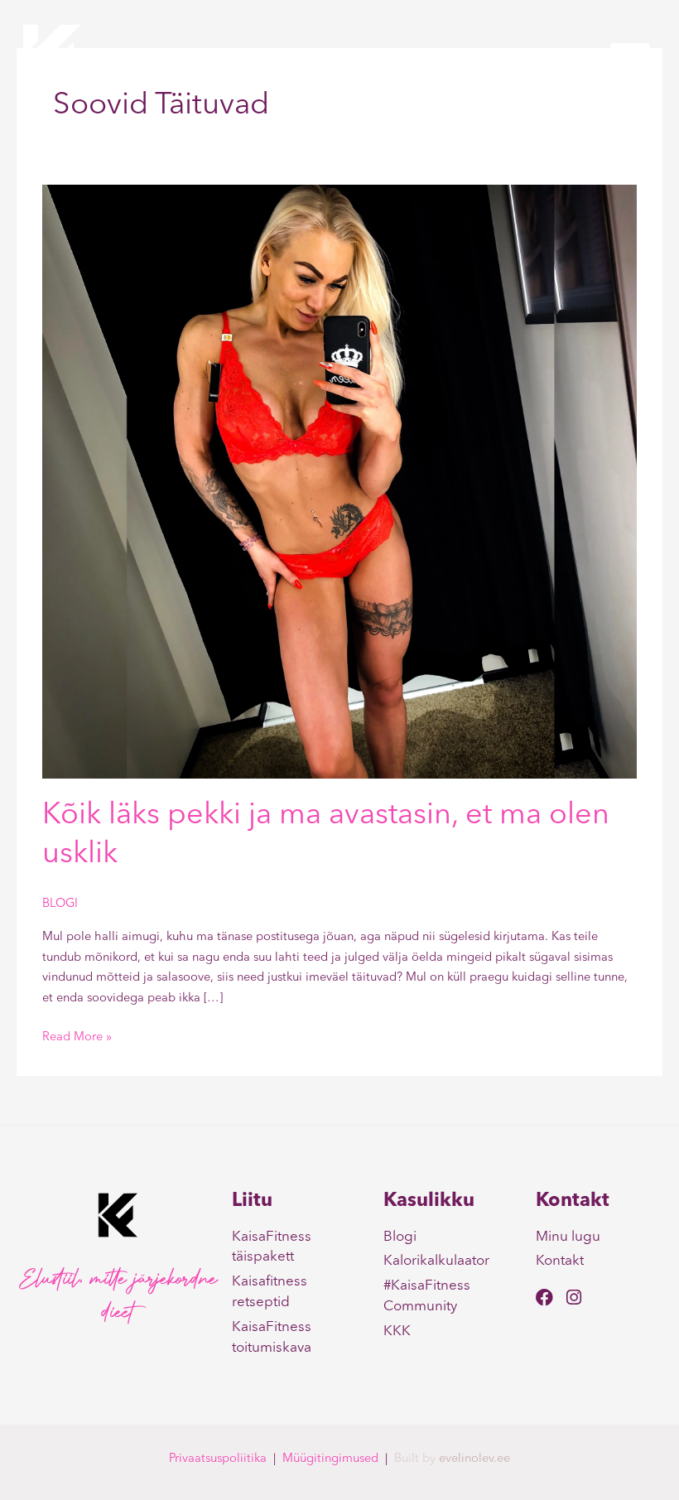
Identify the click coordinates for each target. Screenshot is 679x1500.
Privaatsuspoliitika (218, 1459)
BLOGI (60, 904)
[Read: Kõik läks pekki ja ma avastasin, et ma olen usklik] (339, 481)
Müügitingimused (330, 1459)
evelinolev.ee (474, 1459)
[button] (630, 56)
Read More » (77, 1036)
